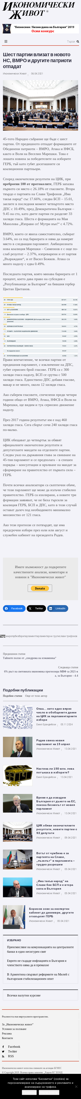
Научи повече (49, 1092)
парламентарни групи (47, 636)
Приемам (29, 1092)
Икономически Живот (15, 73)
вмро (9, 636)
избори (20, 636)
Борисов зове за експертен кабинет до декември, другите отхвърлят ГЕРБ (51, 912)
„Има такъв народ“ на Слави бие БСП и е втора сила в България (54, 885)
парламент (30, 636)
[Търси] (52, 41)
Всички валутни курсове (23, 995)
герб (14, 636)
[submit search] (78, 41)
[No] (76, 1087)
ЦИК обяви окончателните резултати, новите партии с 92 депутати (56, 829)
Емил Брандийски (46, 724)
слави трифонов (68, 636)
